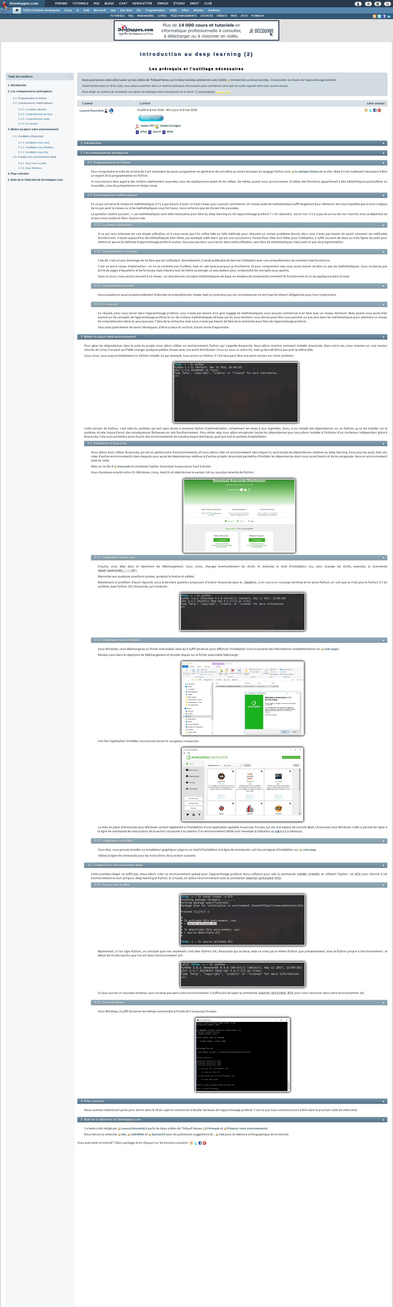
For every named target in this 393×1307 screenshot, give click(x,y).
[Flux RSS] (374, 16)
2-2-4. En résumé (28, 123)
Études (179, 3)
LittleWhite (137, 1134)
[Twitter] (370, 110)
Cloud (68, 10)
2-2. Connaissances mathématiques (33, 103)
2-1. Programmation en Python (30, 98)
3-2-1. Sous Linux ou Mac (32, 163)
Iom (123, 1134)
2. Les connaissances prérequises (30, 91)
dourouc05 (158, 1134)
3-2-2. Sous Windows (30, 168)
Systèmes (214, 10)
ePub (143, 132)
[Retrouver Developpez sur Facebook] (384, 16)
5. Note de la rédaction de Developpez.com (35, 179)
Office (185, 10)
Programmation (155, 10)
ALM (86, 10)
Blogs (109, 3)
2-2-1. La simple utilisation (32, 109)
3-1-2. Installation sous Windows (36, 147)
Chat (122, 3)
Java (113, 10)
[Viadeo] (366, 110)
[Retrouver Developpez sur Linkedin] (389, 16)
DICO (244, 16)
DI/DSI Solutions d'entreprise (41, 10)
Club (208, 3)
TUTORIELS (117, 16)
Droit (194, 3)
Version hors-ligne (170, 126)
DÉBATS (222, 16)
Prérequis (213, 1128)
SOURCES (207, 16)
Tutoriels (80, 3)
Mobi (170, 132)
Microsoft (100, 10)
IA (77, 10)
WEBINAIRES (145, 16)
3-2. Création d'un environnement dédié (34, 157)
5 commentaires (205, 91)
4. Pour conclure (18, 173)
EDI (139, 10)
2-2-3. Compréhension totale (34, 119)
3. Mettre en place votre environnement (33, 129)
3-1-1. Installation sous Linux (34, 142)
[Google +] (379, 110)
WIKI (234, 16)
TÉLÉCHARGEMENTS (183, 16)
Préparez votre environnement (247, 1128)
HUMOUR (257, 16)
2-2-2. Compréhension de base (35, 114)
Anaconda (123, 466)
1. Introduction (17, 85)
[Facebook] (375, 110)
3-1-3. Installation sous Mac (33, 152)
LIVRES (162, 16)
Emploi (162, 3)
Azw (155, 132)
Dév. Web (126, 10)
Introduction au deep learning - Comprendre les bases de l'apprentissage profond (283, 80)
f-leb (221, 1134)
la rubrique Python (306, 171)
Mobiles (199, 10)
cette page (331, 649)
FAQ (96, 3)
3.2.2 (283, 831)
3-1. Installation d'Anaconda (28, 136)
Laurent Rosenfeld (133, 1128)
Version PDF (147, 126)
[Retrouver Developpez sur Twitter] (379, 16)
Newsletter (142, 3)
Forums (60, 3)
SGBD (173, 10)
